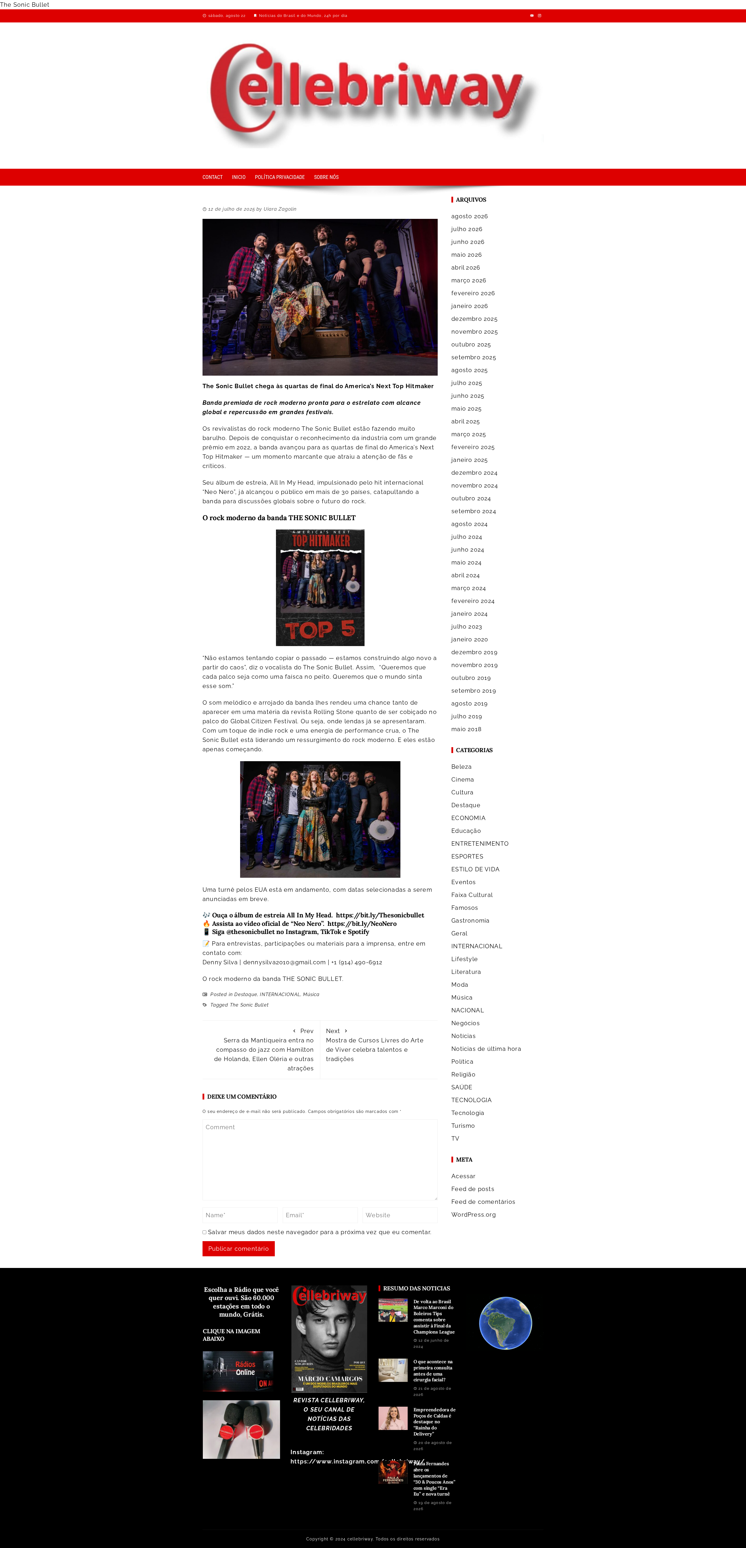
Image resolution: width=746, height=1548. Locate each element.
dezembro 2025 (474, 318)
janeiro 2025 (469, 459)
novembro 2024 (474, 485)
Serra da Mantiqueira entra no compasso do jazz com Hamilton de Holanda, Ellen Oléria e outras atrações (264, 1050)
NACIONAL (467, 1010)
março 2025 (468, 434)
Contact (213, 177)
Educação (466, 830)
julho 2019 (466, 716)
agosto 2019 (469, 703)
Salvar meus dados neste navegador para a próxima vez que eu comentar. (320, 1232)
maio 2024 (466, 562)
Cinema (462, 779)
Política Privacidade (280, 177)
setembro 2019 (473, 690)
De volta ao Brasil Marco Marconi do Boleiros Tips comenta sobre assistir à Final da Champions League (434, 1317)
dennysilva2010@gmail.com (284, 962)
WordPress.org (473, 1214)
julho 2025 (466, 382)
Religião (463, 1074)
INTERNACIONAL (280, 994)
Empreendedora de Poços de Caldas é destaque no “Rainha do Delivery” (435, 1422)
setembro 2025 (473, 357)
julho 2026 (467, 229)
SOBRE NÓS (326, 177)
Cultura (462, 792)
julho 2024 (466, 536)
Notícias (463, 1035)
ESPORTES (467, 856)
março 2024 (468, 588)
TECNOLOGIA (471, 1100)
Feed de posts (473, 1188)
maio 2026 (466, 254)
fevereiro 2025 (473, 447)
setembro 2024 (473, 511)
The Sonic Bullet (249, 1005)
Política (462, 1061)
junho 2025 (467, 395)
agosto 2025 (469, 370)
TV (455, 1138)
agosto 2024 (469, 523)
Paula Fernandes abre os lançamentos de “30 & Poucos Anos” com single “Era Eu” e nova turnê (434, 1479)
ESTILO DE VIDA (475, 869)
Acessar (463, 1176)
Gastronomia (470, 920)
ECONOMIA (468, 818)
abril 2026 (465, 267)
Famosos (464, 907)
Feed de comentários (483, 1201)
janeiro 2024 (469, 613)
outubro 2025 (471, 344)
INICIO (239, 177)
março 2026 (468, 280)
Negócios (465, 1023)
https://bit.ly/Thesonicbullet (380, 915)
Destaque (245, 994)
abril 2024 (465, 575)
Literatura (466, 971)
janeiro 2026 (469, 305)
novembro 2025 (474, 331)
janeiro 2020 (469, 639)
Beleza (461, 766)
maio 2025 (466, 408)
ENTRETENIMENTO (480, 843)
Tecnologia (467, 1112)
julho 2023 (466, 626)
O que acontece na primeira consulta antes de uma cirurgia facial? (433, 1370)
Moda (459, 984)
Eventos (463, 882)
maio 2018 (466, 729)
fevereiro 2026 (473, 293)
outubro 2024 (471, 498)
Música (311, 994)
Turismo (463, 1125)
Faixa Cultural (472, 894)
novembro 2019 (474, 665)
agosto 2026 (469, 216)
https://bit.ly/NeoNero (360, 923)
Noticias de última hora (486, 1048)
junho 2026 (468, 241)
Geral (459, 933)
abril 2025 (465, 421)
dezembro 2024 (474, 472)
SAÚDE (461, 1087)
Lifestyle (464, 959)
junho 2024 (467, 549)
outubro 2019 (471, 677)
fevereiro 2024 (473, 600)
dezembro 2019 (474, 652)
